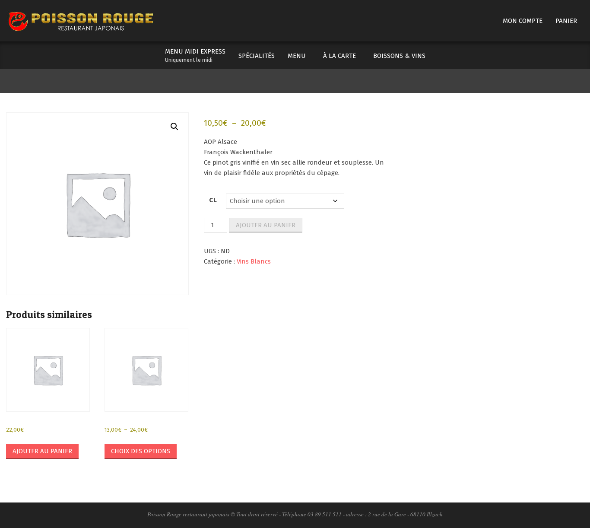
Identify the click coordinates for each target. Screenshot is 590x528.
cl (213, 200)
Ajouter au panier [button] (42, 451)
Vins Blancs (254, 261)
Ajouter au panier (265, 225)
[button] (174, 126)
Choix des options (140, 451)
